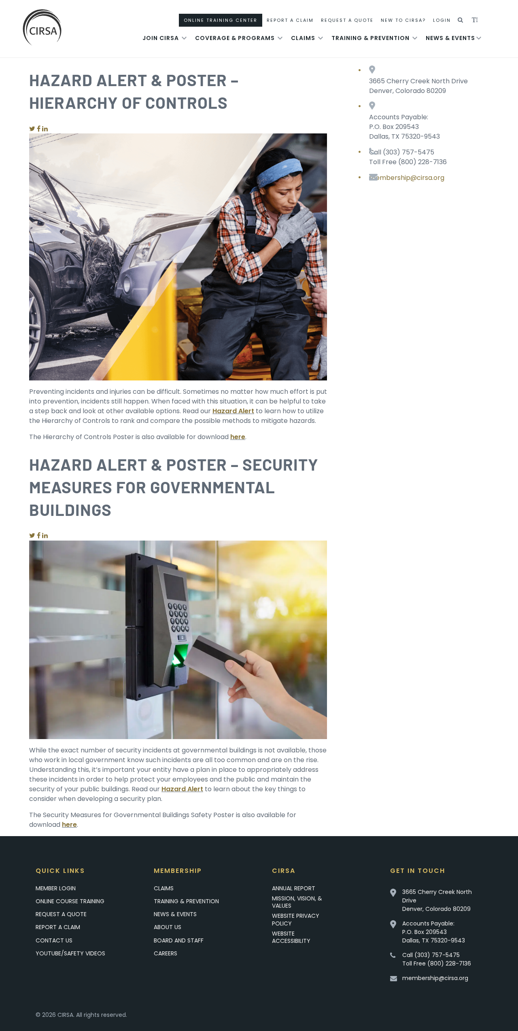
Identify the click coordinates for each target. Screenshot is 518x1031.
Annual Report (293, 888)
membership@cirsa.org (406, 177)
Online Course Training (70, 901)
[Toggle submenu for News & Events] (478, 38)
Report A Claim (290, 20)
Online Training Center (220, 20)
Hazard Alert (233, 411)
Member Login (56, 888)
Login (442, 20)
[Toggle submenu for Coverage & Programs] (280, 38)
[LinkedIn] (45, 128)
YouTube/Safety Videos (70, 953)
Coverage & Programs (235, 38)
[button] (461, 20)
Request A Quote (347, 20)
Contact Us (54, 940)
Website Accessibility (291, 937)
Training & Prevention (370, 38)
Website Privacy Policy (295, 919)
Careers (165, 953)
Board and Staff (179, 940)
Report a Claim (58, 927)
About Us (167, 927)
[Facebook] (38, 128)
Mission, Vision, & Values (297, 902)
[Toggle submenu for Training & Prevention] (414, 38)
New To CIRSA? (403, 20)
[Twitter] (32, 128)
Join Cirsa (160, 38)
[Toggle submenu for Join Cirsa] (184, 38)
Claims (303, 38)
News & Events (450, 38)
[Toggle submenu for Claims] (320, 38)
